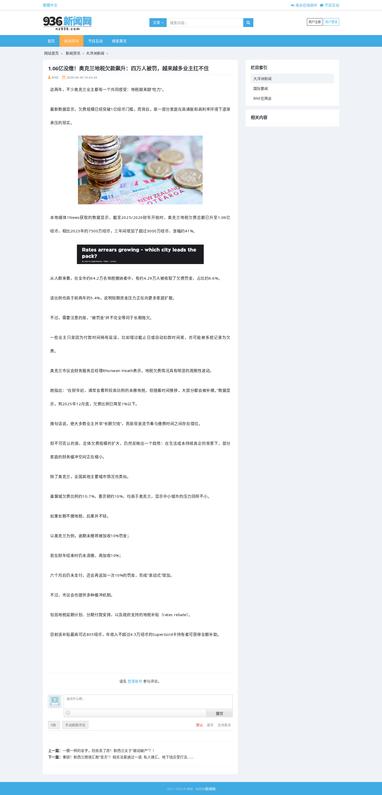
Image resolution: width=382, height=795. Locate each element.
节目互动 (331, 5)
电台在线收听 (305, 5)
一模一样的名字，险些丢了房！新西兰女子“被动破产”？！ (109, 750)
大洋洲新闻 (95, 53)
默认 (200, 725)
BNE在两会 (262, 98)
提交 (219, 713)
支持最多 (224, 725)
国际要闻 (260, 88)
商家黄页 (119, 40)
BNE (55, 77)
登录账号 (135, 681)
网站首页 (51, 53)
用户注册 (314, 22)
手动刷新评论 (75, 725)
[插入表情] (67, 712)
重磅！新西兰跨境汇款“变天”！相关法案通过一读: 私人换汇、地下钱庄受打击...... (128, 756)
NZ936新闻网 (205, 788)
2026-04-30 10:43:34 (82, 77)
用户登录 (331, 22)
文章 (157, 22)
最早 (210, 725)
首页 (51, 40)
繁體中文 (50, 5)
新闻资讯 (71, 40)
